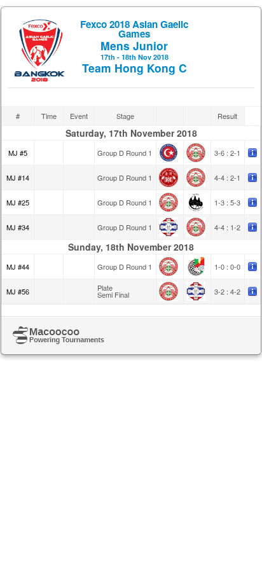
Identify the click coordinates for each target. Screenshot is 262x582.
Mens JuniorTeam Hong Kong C (134, 46)
